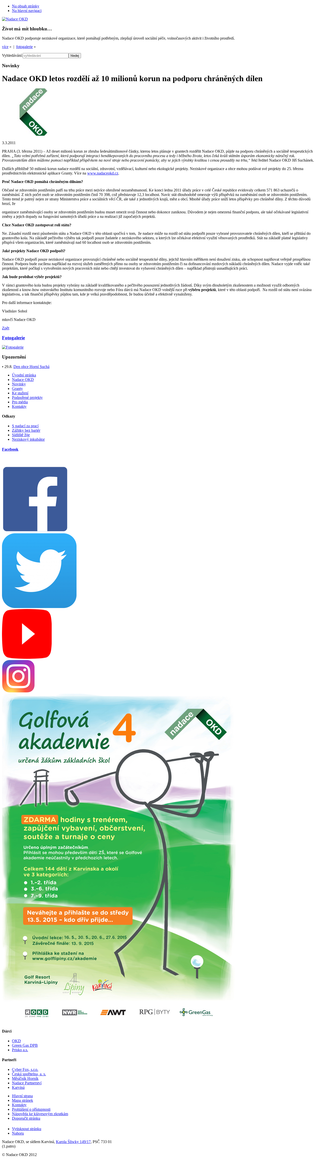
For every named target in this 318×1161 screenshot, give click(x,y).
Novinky (19, 384)
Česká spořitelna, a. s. (29, 1074)
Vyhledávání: (12, 55)
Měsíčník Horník (25, 1078)
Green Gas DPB (25, 1045)
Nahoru (18, 1133)
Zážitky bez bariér (26, 430)
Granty (17, 388)
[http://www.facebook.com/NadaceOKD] (35, 531)
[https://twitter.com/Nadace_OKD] (39, 607)
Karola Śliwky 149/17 (73, 1142)
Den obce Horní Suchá (31, 367)
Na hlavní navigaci (26, 10)
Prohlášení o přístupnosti (31, 1109)
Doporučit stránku (26, 1118)
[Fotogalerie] (13, 347)
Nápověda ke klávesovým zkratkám (40, 1114)
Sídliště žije (21, 435)
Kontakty (19, 406)
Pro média (20, 402)
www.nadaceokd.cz (102, 173)
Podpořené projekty (27, 397)
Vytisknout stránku (26, 1129)
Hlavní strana (22, 1096)
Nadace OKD (23, 379)
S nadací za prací (25, 426)
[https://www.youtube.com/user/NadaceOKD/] (27, 657)
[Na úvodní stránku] (15, 19)
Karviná (18, 1087)
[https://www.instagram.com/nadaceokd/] (18, 691)
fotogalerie (24, 47)
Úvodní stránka (24, 375)
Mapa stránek (22, 1100)
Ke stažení (20, 393)
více (5, 47)
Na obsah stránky (25, 6)
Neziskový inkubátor (28, 439)
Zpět (5, 328)
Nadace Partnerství (26, 1083)
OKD (16, 1041)
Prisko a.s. (20, 1050)
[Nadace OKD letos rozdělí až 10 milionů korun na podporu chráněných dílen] (33, 134)
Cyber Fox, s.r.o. (25, 1069)
